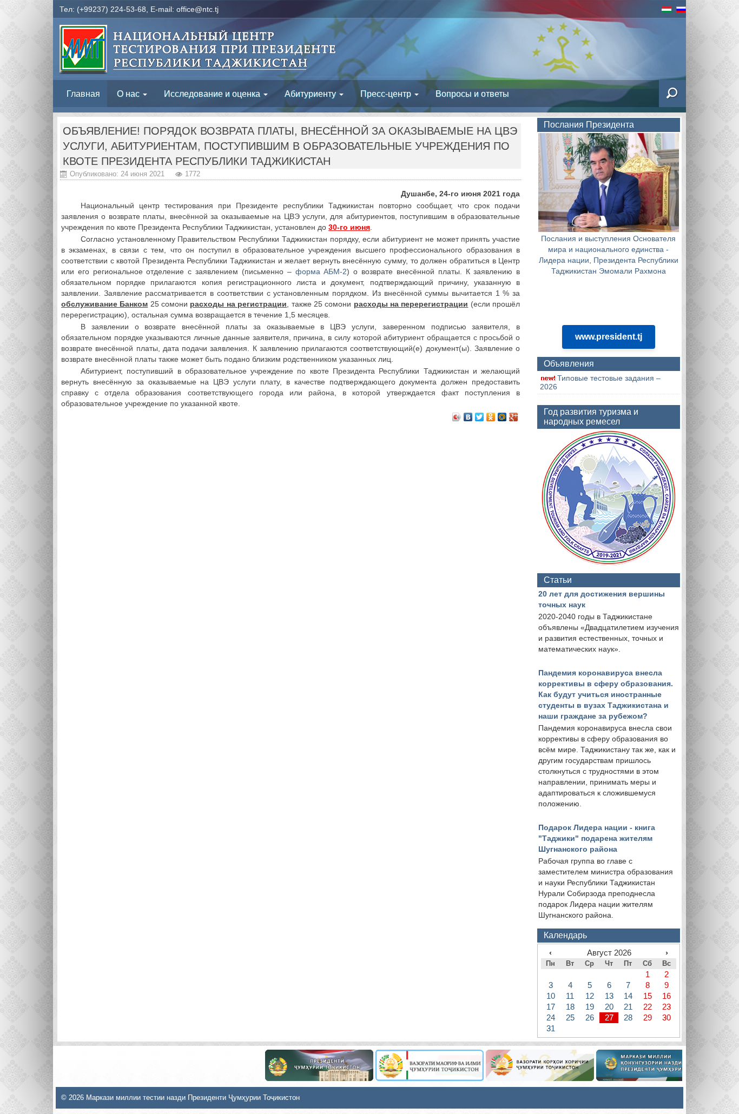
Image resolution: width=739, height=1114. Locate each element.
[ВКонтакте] (468, 417)
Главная (83, 93)
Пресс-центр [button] (386, 93)
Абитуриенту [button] (311, 93)
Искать (629, 93)
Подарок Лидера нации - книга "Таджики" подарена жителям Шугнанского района (596, 838)
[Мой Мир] (502, 417)
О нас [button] (129, 93)
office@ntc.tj (197, 9)
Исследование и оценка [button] (213, 93)
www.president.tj (608, 336)
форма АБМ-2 (321, 271)
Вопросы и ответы (472, 93)
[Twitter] (479, 417)
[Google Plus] (513, 417)
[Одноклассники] (491, 417)
